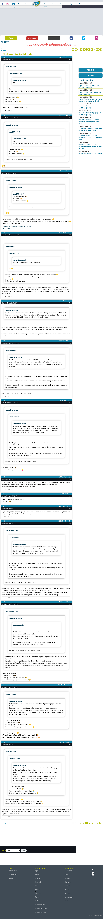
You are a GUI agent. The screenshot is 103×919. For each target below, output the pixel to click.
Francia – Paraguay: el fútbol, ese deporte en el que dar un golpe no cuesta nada (90, 99)
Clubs (3, 49)
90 (89, 49)
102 (97, 49)
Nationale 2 (38, 882)
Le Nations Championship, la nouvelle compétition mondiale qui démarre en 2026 (89, 120)
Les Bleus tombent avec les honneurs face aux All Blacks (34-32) (90, 106)
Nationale (37, 878)
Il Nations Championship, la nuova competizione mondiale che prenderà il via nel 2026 (90, 145)
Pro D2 (37, 874)
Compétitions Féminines (41, 908)
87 (80, 49)
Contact (11, 878)
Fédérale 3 (37, 897)
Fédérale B (37, 893)
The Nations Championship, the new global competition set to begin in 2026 (90, 128)
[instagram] (93, 875)
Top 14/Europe (68, 870)
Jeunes (99, 4)
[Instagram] (83, 38)
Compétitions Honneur (40, 912)
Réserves (81, 4)
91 (92, 49)
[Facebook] (54, 38)
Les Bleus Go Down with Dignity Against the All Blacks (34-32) (89, 113)
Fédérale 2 (37, 889)
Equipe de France (69, 897)
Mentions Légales (13, 870)
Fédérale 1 (37, 885)
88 (83, 49)
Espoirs (66, 901)
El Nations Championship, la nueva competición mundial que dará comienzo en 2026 (90, 136)
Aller (23, 850)
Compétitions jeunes (40, 904)
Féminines (90, 4)
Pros (45, 4)
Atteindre (3, 850)
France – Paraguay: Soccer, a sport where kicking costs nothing (90, 92)
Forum (20, 4)
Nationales (53, 4)
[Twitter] (71, 38)
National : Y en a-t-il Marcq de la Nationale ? (90, 153)
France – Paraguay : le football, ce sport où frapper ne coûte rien (89, 85)
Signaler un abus (13, 874)
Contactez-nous (32, 38)
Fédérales (63, 4)
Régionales (72, 4)
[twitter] (93, 872)
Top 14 (36, 870)
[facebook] (93, 869)
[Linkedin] (96, 38)
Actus (26, 4)
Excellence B (38, 901)
